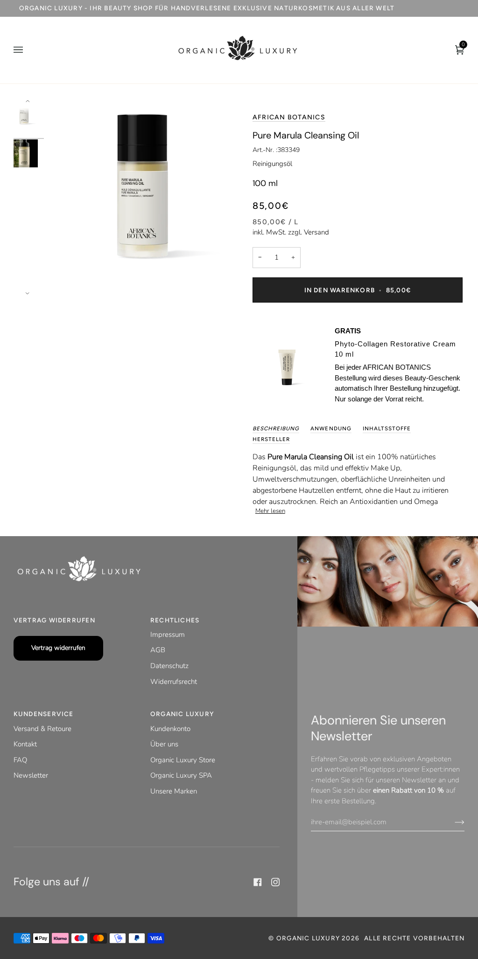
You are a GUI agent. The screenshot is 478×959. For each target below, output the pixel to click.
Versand (316, 232)
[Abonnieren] (452, 821)
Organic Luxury (309, 938)
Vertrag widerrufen (58, 647)
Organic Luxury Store (182, 760)
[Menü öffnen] (28, 50)
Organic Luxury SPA (181, 775)
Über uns (164, 744)
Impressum (167, 634)
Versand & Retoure (42, 728)
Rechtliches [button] (174, 620)
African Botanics (289, 117)
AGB (157, 650)
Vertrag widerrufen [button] (54, 620)
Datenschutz (169, 665)
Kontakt (25, 744)
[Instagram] (275, 882)
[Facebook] (257, 882)
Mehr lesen (270, 511)
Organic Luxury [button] (182, 714)
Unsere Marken (173, 791)
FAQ (20, 760)
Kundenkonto (170, 728)
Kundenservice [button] (44, 714)
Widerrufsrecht (173, 681)
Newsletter (31, 775)
